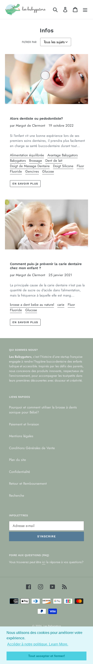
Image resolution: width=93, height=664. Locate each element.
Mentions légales (21, 436)
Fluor (80, 166)
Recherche (16, 495)
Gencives (32, 171)
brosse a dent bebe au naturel (32, 304)
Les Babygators (52, 626)
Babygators (18, 160)
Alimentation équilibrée (27, 155)
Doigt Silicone (63, 166)
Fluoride (16, 171)
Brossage (35, 160)
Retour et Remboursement (28, 483)
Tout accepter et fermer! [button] (46, 656)
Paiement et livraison (24, 424)
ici (43, 562)
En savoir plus (25, 183)
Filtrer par (29, 42)
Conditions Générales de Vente (32, 448)
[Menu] (85, 9)
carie (60, 304)
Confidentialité (19, 471)
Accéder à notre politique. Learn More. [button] (37, 644)
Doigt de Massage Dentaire (30, 166)
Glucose (48, 171)
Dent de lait (53, 160)
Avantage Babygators (62, 155)
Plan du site (17, 459)
